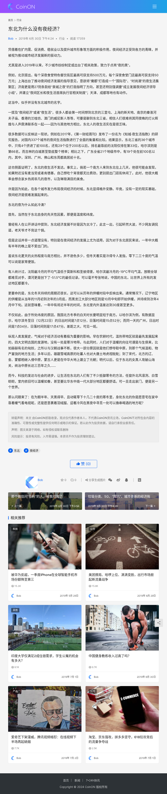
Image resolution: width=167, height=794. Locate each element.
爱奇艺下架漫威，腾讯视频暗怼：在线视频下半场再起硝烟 (43, 739)
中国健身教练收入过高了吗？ (110, 656)
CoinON (40, 418)
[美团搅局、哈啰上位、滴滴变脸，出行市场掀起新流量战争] (122, 546)
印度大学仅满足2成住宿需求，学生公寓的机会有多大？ (44, 658)
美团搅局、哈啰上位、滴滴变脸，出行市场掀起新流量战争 (121, 577)
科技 (15, 528)
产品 (15, 691)
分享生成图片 (97, 480)
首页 (10, 20)
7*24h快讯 (93, 780)
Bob (10, 38)
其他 (15, 610)
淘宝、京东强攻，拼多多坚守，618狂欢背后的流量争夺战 (121, 739)
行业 (62, 38)
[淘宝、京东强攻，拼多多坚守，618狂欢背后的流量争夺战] (122, 709)
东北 (17, 450)
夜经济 (34, 450)
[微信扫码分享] (110, 480)
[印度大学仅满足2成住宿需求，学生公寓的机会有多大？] (44, 628)
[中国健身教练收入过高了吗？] (122, 628)
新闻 (77, 780)
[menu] (154, 6)
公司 (92, 528)
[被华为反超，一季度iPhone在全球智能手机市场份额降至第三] (44, 546)
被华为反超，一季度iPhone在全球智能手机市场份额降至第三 (44, 577)
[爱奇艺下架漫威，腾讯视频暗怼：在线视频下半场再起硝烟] (44, 709)
